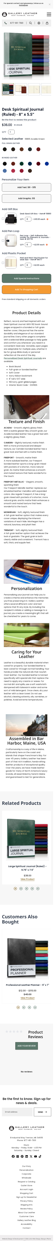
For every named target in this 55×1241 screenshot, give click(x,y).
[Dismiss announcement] (49, 4)
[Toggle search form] (30, 23)
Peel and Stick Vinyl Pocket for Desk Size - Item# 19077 (34, 259)
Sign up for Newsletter (26, 1197)
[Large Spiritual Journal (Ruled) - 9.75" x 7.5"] (27, 839)
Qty (4, 132)
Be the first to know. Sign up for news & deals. (27, 1101)
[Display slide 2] (21, 888)
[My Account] (39, 23)
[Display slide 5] (38, 888)
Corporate (26, 1174)
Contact (26, 1228)
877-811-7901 (16, 22)
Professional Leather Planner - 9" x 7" (27, 985)
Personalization (27, 1170)
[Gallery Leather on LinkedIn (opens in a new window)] (26, 1156)
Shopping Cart (26, 1193)
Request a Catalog (26, 1181)
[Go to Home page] (19, 14)
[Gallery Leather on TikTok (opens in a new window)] (40, 1156)
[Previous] (5, 55)
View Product (28, 879)
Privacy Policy (26, 1201)
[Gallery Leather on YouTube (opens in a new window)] (35, 1156)
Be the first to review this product (19, 119)
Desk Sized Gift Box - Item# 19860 (35, 214)
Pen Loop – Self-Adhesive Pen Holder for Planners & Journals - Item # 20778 (35, 237)
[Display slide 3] (26, 888)
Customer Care (26, 1216)
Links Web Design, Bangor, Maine (40, 1239)
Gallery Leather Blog (26, 1220)
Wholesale (26, 1178)
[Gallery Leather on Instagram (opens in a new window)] (17, 1156)
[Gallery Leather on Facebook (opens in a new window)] (13, 1156)
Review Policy (26, 1208)
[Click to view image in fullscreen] (26, 55)
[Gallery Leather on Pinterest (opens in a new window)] (22, 1156)
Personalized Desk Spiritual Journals (23, 358)
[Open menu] (48, 14)
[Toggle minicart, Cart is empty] (47, 23)
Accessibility (26, 1224)
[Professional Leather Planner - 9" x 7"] (27, 958)
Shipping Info (27, 1205)
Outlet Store (26, 1185)
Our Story (26, 1166)
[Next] (47, 55)
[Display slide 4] (32, 888)
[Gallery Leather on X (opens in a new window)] (31, 1156)
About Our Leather (26, 1212)
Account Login (26, 1189)
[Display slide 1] (15, 888)
